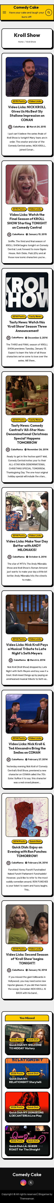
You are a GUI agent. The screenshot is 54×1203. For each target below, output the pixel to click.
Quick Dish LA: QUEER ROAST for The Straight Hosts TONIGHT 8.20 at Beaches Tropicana (24, 1151)
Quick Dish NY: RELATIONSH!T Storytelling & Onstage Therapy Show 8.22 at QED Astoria (27, 1083)
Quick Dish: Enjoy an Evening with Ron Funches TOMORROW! (27, 851)
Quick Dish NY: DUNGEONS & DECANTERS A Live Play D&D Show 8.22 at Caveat (26, 1116)
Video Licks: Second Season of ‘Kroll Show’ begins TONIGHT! (27, 958)
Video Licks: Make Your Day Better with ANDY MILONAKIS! (27, 545)
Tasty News (35, 316)
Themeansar (27, 1198)
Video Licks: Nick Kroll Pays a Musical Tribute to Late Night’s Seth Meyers (27, 649)
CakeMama (19, 127)
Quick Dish (35, 841)
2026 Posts (17, 1040)
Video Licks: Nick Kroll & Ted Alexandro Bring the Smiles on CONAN (27, 748)
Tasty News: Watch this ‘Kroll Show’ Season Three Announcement (27, 326)
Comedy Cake (26, 7)
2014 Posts (18, 316)
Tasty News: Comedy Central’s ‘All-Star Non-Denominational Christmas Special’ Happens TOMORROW (27, 434)
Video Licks (35, 101)
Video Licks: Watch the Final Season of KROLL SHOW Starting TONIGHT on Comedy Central (27, 221)
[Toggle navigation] (4, 12)
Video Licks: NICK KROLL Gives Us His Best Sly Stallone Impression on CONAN (27, 113)
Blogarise (44, 1194)
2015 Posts (19, 101)
